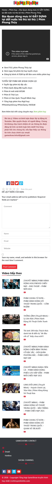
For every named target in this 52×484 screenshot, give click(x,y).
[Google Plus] (9, 471)
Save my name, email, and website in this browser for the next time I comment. (24, 258)
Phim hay (13, 10)
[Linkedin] (14, 471)
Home (4, 10)
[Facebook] (4, 471)
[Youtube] (19, 471)
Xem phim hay (40, 111)
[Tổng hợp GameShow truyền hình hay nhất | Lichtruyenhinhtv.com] (26, 3)
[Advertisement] (26, 160)
